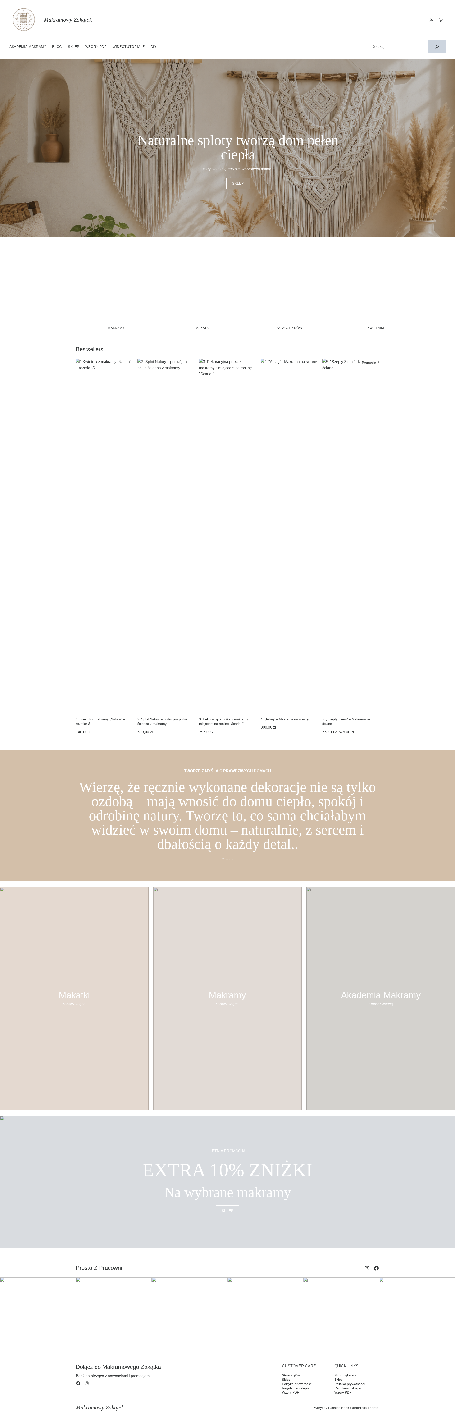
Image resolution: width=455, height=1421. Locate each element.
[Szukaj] (437, 46)
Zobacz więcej (74, 1004)
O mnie (228, 860)
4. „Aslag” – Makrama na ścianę (285, 719)
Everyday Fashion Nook (331, 1408)
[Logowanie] (431, 20)
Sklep (238, 183)
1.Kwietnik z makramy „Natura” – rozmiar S (100, 721)
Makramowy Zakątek (68, 20)
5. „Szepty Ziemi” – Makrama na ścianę (346, 721)
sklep (227, 1210)
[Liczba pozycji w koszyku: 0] (441, 20)
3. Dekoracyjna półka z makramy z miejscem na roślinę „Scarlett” (225, 721)
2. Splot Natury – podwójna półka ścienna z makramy (162, 721)
